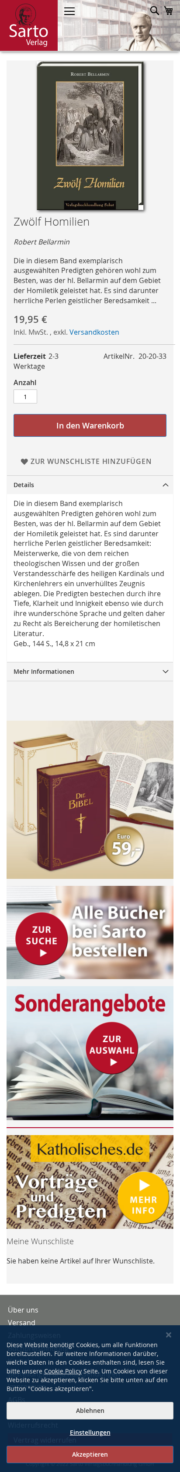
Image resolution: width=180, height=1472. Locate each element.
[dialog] (90, 1398)
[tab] (90, 484)
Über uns (23, 1310)
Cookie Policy (63, 1371)
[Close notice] (169, 1335)
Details (24, 485)
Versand (21, 1322)
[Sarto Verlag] (29, 25)
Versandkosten (94, 332)
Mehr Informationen (44, 671)
